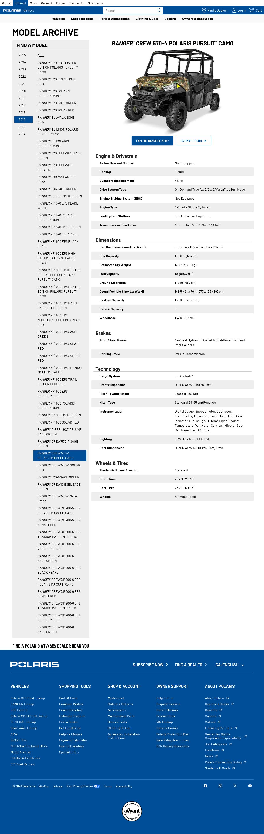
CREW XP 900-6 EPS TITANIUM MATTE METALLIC (59, 605)
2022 (22, 76)
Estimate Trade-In (193, 140)
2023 (22, 69)
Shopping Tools (82, 18)
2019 (22, 98)
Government (96, 3)
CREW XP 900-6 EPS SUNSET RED (59, 593)
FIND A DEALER (188, 664)
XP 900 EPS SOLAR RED (58, 346)
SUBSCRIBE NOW (148, 664)
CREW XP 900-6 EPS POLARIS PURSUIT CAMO (59, 581)
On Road (46, 3)
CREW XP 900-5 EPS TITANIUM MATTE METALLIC (59, 534)
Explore (170, 18)
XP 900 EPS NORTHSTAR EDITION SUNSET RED (59, 320)
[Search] (159, 10)
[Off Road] (18, 10)
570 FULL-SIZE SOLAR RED (55, 167)
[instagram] (220, 786)
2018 (22, 105)
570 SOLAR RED (56, 110)
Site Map (44, 786)
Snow (33, 3)
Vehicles (58, 18)
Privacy (57, 786)
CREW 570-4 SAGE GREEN (58, 443)
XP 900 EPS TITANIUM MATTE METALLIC (60, 370)
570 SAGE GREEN (57, 103)
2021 (22, 83)
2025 (22, 55)
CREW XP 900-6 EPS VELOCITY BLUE (59, 617)
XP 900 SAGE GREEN (59, 415)
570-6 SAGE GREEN (58, 477)
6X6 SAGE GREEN (57, 189)
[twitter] (235, 786)
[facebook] (205, 786)
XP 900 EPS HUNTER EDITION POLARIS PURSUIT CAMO (59, 291)
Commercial (76, 3)
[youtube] (250, 786)
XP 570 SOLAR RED (58, 234)
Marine (60, 3)
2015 (22, 127)
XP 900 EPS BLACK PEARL (58, 243)
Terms (108, 786)
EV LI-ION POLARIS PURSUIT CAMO (58, 131)
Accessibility (124, 786)
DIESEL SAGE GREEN (60, 196)
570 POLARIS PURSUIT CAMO (54, 93)
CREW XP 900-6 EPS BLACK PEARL (59, 569)
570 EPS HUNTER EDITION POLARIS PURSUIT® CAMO (58, 67)
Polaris (6, 3)
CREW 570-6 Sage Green (57, 498)
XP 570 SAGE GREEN (59, 227)
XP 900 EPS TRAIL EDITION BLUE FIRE (57, 381)
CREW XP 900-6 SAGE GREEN (56, 629)
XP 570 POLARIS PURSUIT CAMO (56, 217)
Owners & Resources (197, 18)
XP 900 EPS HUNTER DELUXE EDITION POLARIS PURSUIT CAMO (59, 274)
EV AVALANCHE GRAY (56, 119)
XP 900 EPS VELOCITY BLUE (53, 393)
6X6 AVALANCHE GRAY (56, 179)
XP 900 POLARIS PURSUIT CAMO (56, 405)
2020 (22, 91)
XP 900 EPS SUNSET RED (59, 358)
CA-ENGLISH (227, 664)
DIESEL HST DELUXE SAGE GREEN (59, 431)
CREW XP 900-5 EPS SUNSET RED (59, 522)
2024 (22, 62)
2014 (22, 134)
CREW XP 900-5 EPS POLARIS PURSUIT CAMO (59, 510)
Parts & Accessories (115, 18)
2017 (22, 112)
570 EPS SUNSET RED (57, 81)
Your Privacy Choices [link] (80, 786)
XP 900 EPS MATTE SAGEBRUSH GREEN (58, 305)
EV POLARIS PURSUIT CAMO (53, 143)
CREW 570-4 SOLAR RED (59, 467)
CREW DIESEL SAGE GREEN (59, 486)
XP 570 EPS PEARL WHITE (58, 205)
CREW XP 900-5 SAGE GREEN (56, 558)
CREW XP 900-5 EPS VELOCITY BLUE (59, 546)
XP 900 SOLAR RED (58, 422)
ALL (41, 55)
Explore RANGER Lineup (152, 140)
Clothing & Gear (147, 18)
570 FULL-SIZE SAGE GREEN (59, 155)
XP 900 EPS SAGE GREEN (57, 334)
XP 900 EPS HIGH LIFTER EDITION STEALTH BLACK (56, 258)
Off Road (20, 3)
